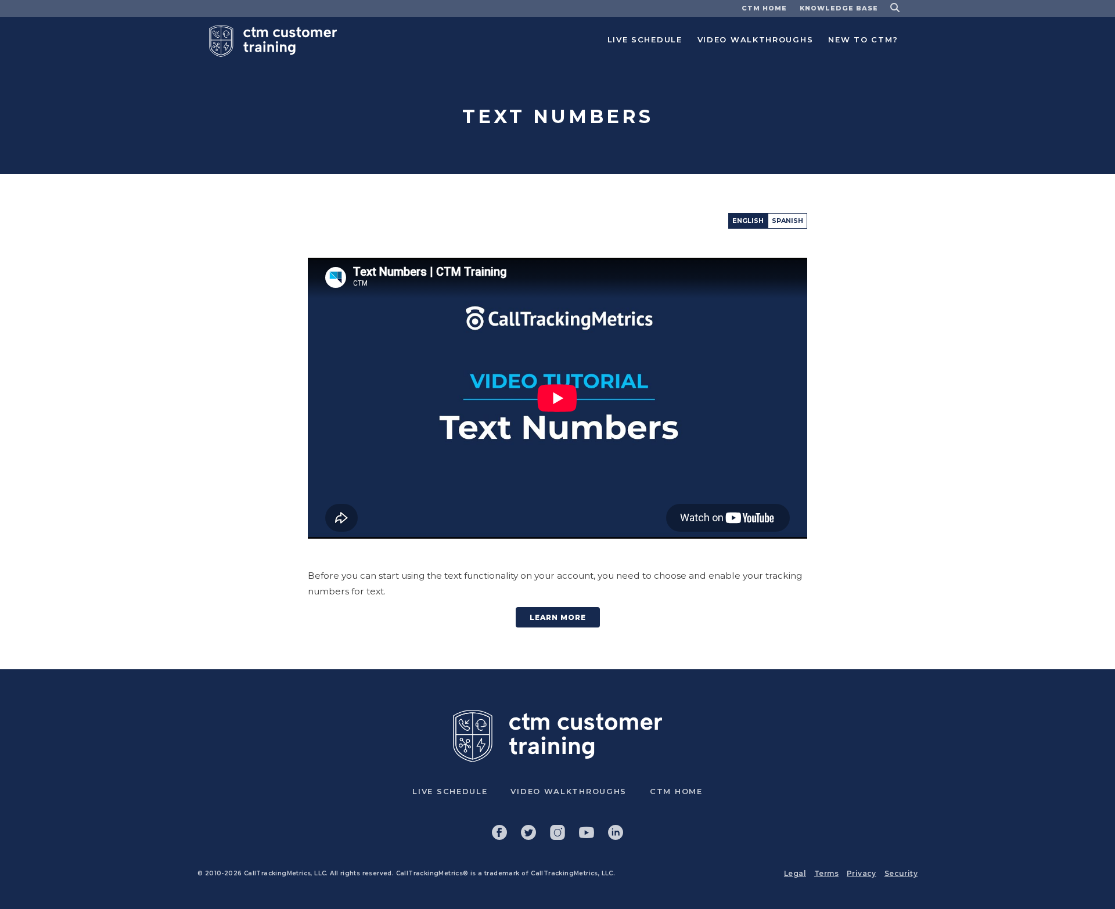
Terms (826, 873)
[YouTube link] (586, 832)
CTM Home (764, 8)
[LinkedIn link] (615, 832)
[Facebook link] (499, 832)
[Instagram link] (557, 832)
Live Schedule (644, 39)
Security (901, 873)
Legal (795, 873)
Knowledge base (839, 8)
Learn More (558, 617)
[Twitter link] (528, 832)
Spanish (787, 221)
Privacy (861, 873)
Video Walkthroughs (755, 39)
